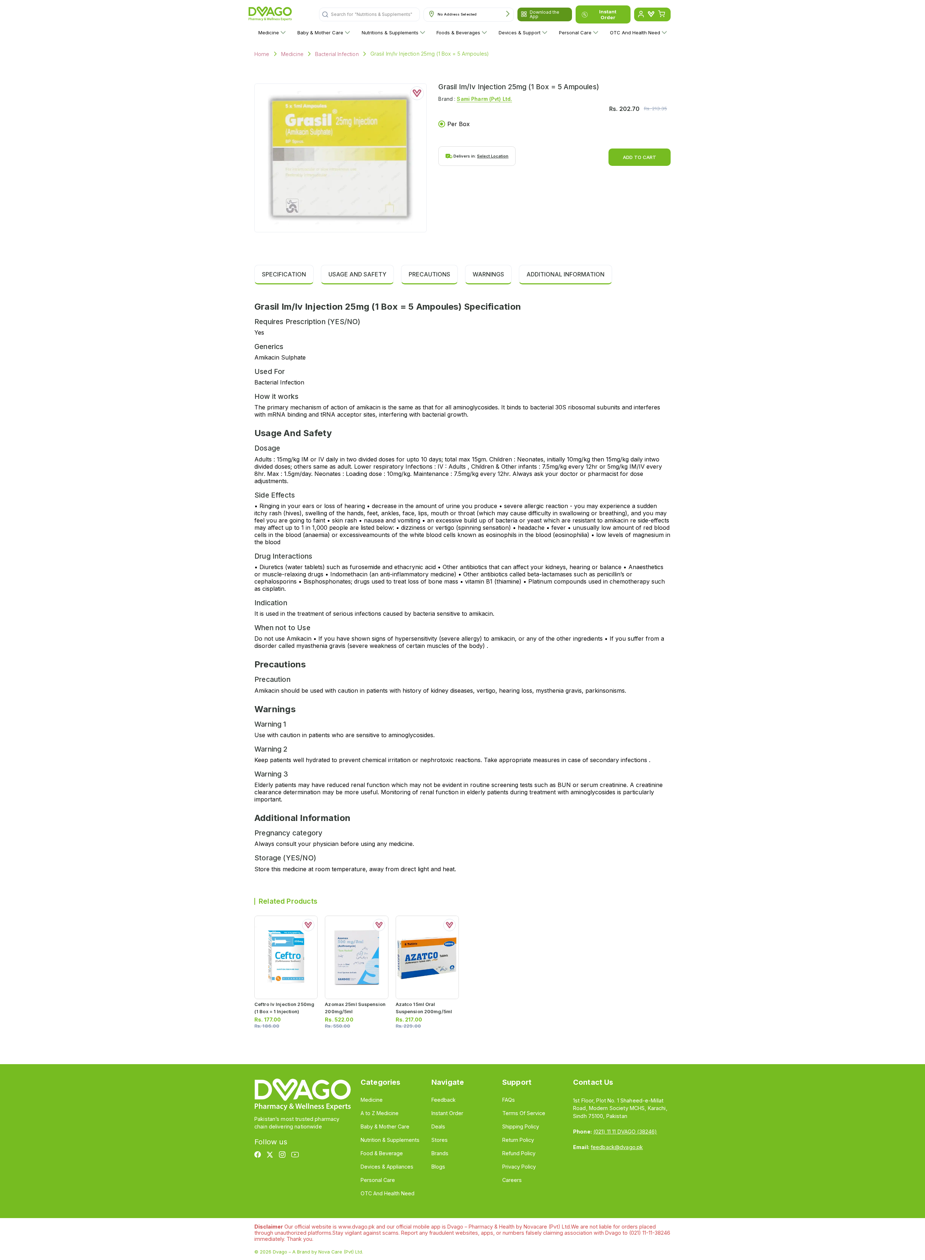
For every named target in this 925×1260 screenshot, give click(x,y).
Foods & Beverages (458, 32)
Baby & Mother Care (320, 32)
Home (262, 54)
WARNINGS (488, 274)
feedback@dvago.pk (617, 1147)
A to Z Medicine (380, 1113)
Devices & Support (520, 32)
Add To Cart (639, 157)
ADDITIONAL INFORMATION (565, 274)
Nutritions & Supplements (390, 32)
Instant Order (607, 14)
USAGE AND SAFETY (357, 274)
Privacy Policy (519, 1167)
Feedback (443, 1100)
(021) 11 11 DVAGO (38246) (625, 1131)
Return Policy (518, 1140)
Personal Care (575, 32)
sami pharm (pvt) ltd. (484, 99)
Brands (439, 1153)
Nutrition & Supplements (390, 1140)
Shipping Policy (520, 1126)
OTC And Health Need (635, 32)
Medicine (268, 32)
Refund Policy (518, 1153)
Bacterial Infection (337, 54)
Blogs (438, 1167)
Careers (512, 1180)
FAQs (508, 1100)
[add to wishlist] (417, 93)
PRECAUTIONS (429, 274)
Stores (439, 1140)
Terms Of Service (523, 1113)
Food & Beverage (382, 1153)
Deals (438, 1126)
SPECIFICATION (284, 274)
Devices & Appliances (387, 1167)
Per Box (458, 124)
